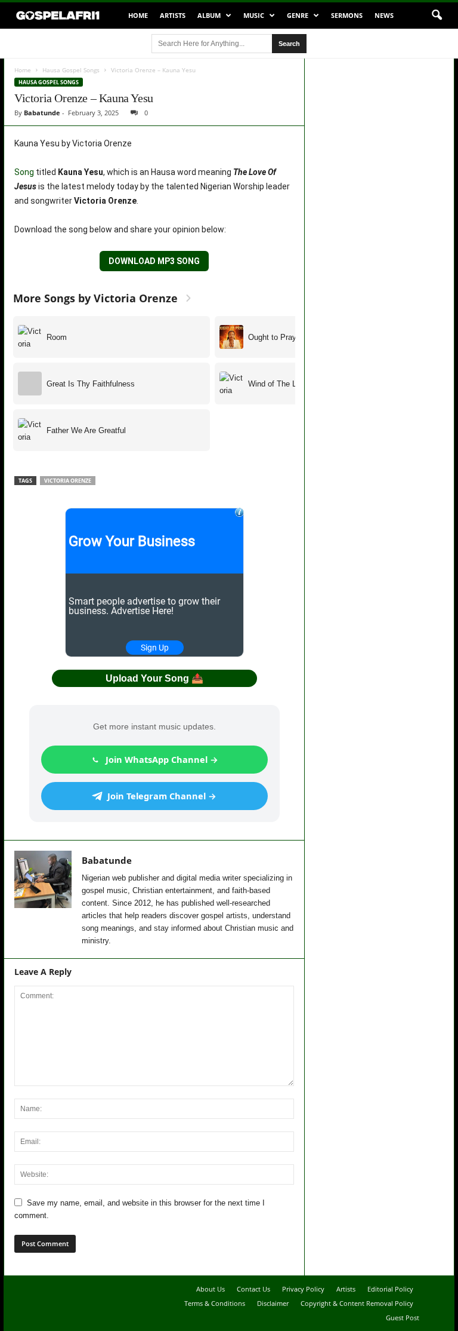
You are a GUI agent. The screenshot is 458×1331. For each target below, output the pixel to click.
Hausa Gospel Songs (71, 70)
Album (209, 15)
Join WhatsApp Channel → (162, 759)
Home (138, 15)
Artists (172, 15)
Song (24, 172)
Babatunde (42, 112)
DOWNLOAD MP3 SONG (154, 261)
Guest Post (402, 1317)
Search (289, 43)
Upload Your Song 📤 (154, 678)
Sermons (347, 15)
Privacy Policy (303, 1288)
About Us (210, 1288)
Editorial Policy (390, 1288)
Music (253, 15)
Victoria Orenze (67, 480)
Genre (297, 15)
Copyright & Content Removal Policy (357, 1303)
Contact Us (253, 1288)
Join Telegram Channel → (161, 796)
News (384, 15)
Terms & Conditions (214, 1303)
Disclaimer (273, 1303)
